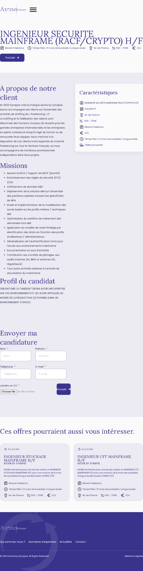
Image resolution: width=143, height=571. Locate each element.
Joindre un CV (9, 385)
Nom (3, 349)
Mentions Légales (134, 556)
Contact (80, 542)
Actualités (66, 542)
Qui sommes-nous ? (12, 542)
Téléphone (7, 367)
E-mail (39, 367)
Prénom (40, 349)
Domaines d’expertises (42, 542)
